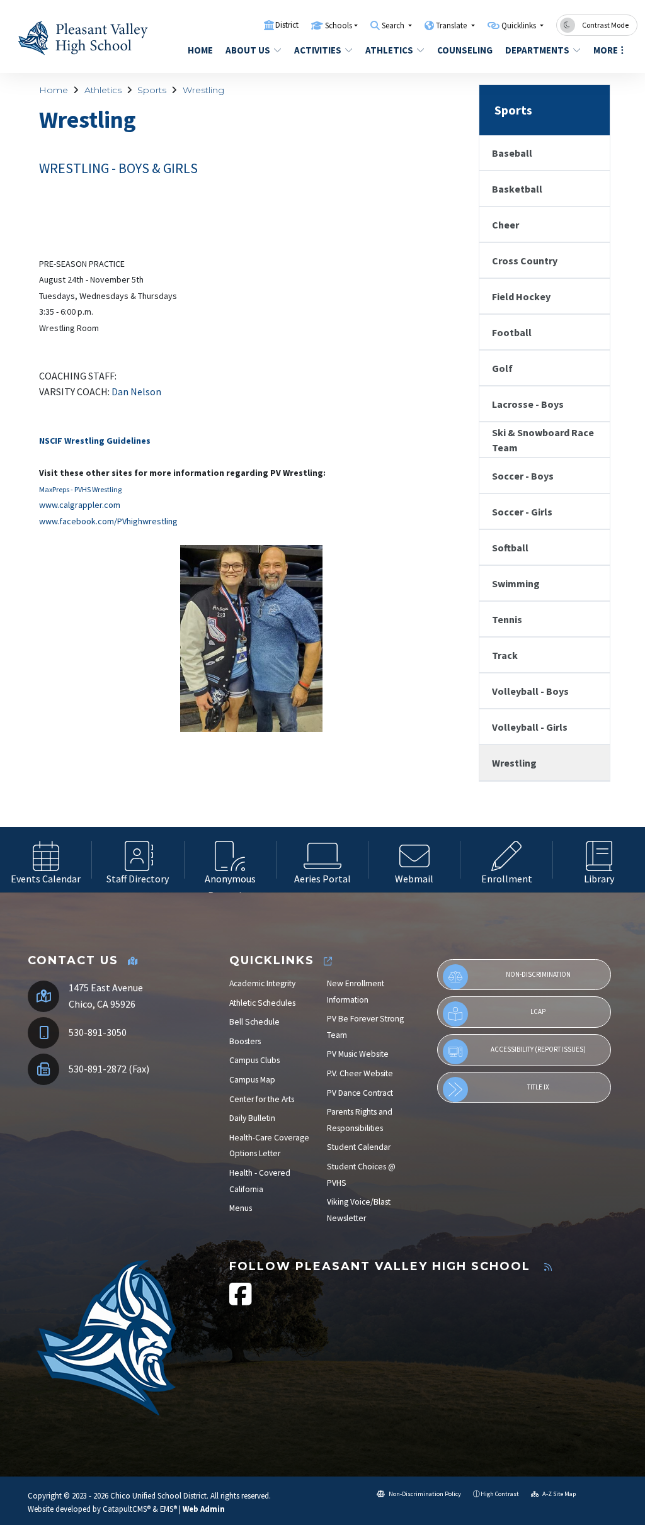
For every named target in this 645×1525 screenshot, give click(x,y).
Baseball (512, 153)
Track (505, 655)
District (287, 25)
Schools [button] (338, 25)
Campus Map (252, 1079)
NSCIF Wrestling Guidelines (95, 440)
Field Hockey (521, 296)
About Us (247, 50)
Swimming (516, 583)
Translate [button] (452, 25)
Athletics (389, 50)
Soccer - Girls (522, 511)
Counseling (464, 50)
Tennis (507, 619)
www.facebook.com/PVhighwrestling (108, 521)
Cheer (505, 224)
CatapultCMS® (127, 1509)
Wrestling (203, 90)
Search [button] (394, 25)
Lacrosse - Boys (528, 404)
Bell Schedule (254, 1021)
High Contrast (500, 1494)
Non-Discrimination (538, 974)
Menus (240, 1208)
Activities (317, 50)
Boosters (245, 1041)
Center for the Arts (261, 1099)
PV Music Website (358, 1054)
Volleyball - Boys (530, 691)
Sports (151, 90)
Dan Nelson (136, 391)
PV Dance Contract (360, 1093)
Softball (510, 547)
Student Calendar (359, 1147)
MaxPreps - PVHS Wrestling (80, 489)
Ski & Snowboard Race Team (543, 440)
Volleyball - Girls (530, 727)
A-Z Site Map (558, 1494)
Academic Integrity (262, 983)
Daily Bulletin (252, 1118)
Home (200, 50)
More (605, 50)
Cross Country (524, 260)
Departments (537, 50)
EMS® (168, 1509)
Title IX (538, 1087)
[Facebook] (240, 1300)
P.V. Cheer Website (360, 1073)
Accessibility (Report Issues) (538, 1049)
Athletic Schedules (262, 1003)
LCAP (537, 1011)
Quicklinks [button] (519, 25)
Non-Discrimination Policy (424, 1494)
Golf (502, 368)
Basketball (517, 189)
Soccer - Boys (523, 476)
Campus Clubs (254, 1060)
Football (512, 332)
